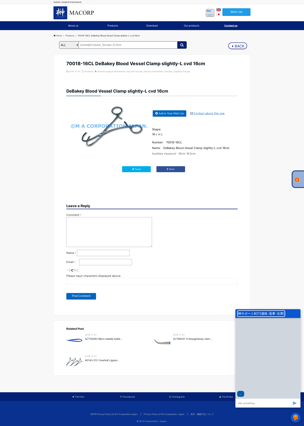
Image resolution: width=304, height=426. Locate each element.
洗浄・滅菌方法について (202, 414)
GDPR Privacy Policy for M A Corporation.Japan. (114, 414)
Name (71, 253)
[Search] (182, 45)
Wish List (236, 12)
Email (70, 262)
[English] (218, 10)
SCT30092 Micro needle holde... (103, 338)
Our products (191, 25)
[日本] (218, 15)
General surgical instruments (111, 71)
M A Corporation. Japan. (153, 421)
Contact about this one (209, 113)
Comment (73, 215)
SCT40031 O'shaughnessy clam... (192, 338)
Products (112, 25)
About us (73, 25)
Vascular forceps (134, 71)
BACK (239, 46)
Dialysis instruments (153, 71)
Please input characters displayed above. (93, 276)
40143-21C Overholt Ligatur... (102, 360)
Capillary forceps (181, 71)
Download (152, 25)
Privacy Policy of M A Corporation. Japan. (164, 414)
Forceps (168, 71)
